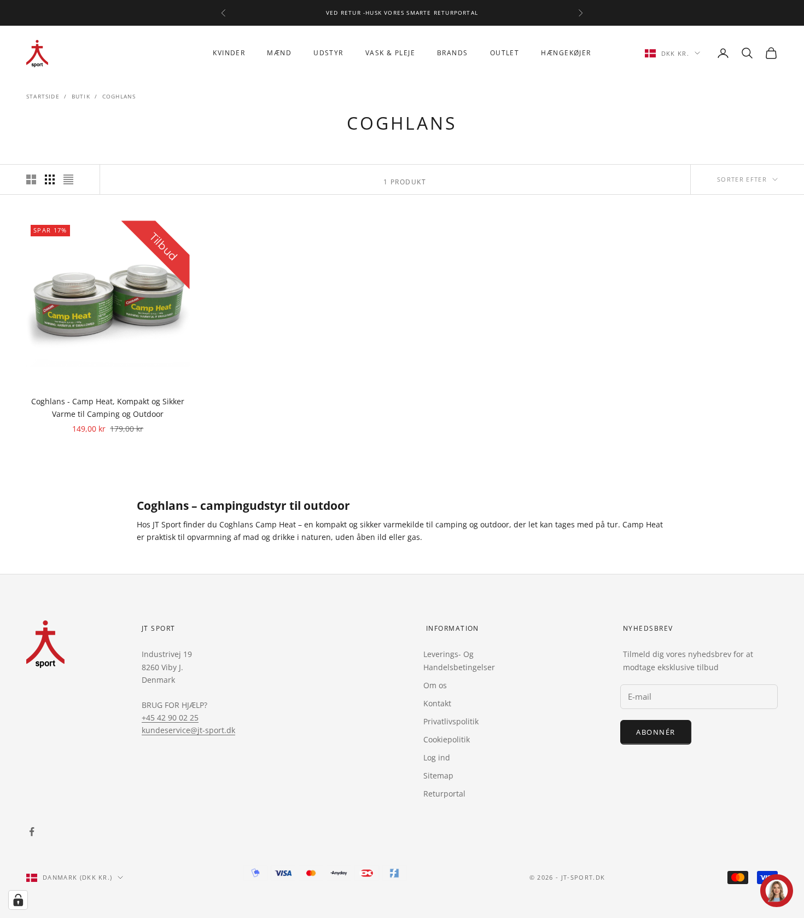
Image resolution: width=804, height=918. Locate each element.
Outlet (505, 52)
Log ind (436, 757)
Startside (43, 96)
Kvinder (229, 52)
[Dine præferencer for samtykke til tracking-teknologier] (18, 900)
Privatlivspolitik (451, 721)
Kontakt (437, 703)
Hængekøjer (566, 52)
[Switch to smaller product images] (50, 179)
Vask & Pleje (390, 52)
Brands (452, 52)
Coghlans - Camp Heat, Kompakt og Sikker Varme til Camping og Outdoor (107, 407)
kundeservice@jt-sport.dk (188, 730)
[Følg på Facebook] (31, 831)
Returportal (444, 793)
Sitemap (438, 775)
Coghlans (119, 96)
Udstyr (328, 52)
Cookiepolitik (446, 739)
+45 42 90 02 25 (170, 717)
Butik (81, 96)
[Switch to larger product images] (31, 179)
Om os (435, 685)
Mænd (279, 52)
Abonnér (655, 732)
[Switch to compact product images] (68, 179)
